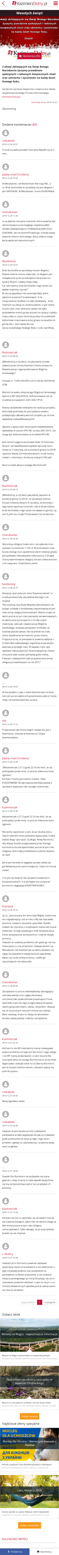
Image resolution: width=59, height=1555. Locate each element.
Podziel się (16, 1551)
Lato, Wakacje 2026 (29, 1490)
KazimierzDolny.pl (11, 96)
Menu (55, 3)
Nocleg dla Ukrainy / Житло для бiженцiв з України (29, 1443)
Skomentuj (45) (31, 56)
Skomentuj (45, 1551)
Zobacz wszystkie (29, 1525)
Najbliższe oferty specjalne (20, 1424)
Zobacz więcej (30, 1416)
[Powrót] (3, 3)
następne (50, 1302)
